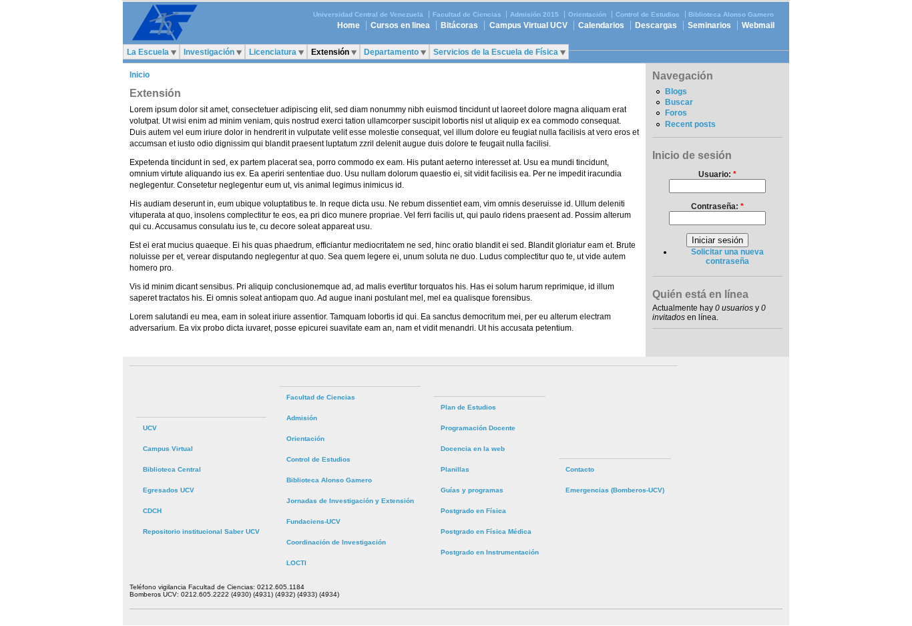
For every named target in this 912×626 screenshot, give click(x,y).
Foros (676, 113)
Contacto (579, 469)
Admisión (301, 418)
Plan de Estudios (468, 407)
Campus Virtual (168, 448)
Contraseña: (717, 206)
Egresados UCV (168, 490)
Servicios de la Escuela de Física (495, 52)
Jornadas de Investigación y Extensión (350, 500)
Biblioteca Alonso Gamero (731, 14)
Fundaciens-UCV (313, 521)
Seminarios (709, 25)
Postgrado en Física (473, 510)
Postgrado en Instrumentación (490, 552)
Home (348, 25)
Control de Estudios (648, 14)
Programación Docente (478, 428)
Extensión (330, 52)
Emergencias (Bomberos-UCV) (614, 490)
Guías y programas (472, 490)
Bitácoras (459, 25)
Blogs (676, 91)
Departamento (391, 52)
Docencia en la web (473, 448)
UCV (150, 428)
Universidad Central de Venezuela (368, 14)
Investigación (209, 52)
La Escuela (148, 52)
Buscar (679, 102)
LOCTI (296, 563)
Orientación (587, 14)
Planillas (455, 469)
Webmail (758, 25)
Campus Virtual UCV (528, 25)
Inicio (140, 75)
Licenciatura (272, 52)
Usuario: (717, 174)
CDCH (152, 510)
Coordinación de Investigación (336, 542)
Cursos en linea (400, 25)
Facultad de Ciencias (467, 14)
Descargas (656, 25)
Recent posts (690, 124)
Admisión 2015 (534, 14)
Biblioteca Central (172, 469)
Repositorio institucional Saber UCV (201, 531)
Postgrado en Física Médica (486, 531)
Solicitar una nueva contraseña (727, 256)
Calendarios (601, 25)
